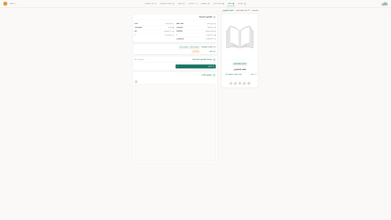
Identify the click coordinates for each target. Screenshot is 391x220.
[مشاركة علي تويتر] (240, 83)
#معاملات (184, 47)
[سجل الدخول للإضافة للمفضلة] (249, 83)
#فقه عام (194, 47)
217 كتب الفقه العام (243, 10)
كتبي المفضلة (149, 3)
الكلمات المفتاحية (165, 3)
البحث (12, 3)
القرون (180, 3)
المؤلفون (204, 3)
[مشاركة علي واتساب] (235, 83)
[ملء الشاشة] (136, 81)
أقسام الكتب (217, 3)
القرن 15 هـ (195, 51)
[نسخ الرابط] (244, 83)
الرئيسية (240, 3)
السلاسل (191, 3)
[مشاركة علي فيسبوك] (231, 83)
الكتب (230, 3)
